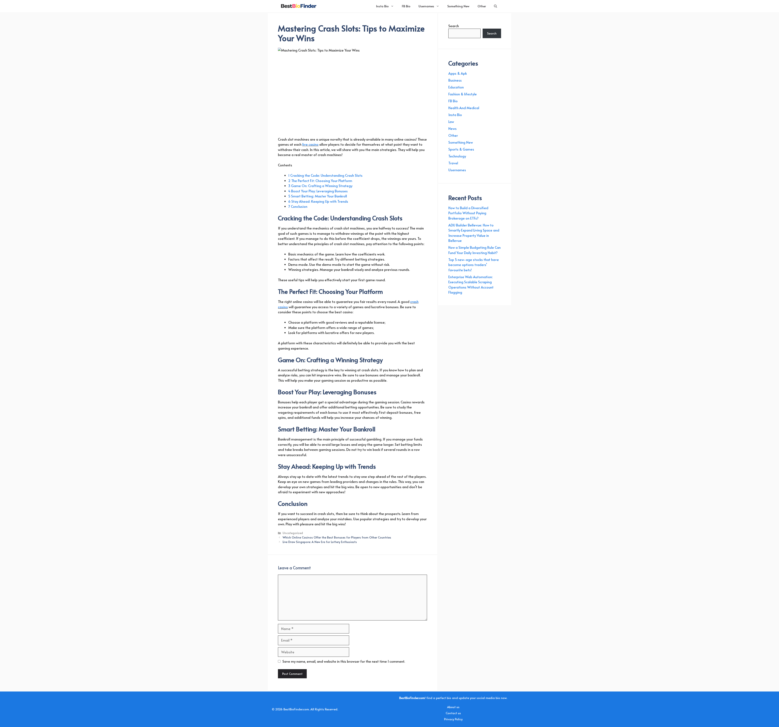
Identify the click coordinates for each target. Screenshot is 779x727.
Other (482, 6)
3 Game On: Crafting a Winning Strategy (320, 185)
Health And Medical (463, 107)
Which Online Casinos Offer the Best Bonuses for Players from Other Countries (337, 537)
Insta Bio (382, 6)
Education (456, 87)
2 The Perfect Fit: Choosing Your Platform (320, 180)
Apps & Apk (457, 73)
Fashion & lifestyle (462, 94)
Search (453, 25)
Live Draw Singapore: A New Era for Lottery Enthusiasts (320, 542)
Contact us (453, 713)
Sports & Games (461, 149)
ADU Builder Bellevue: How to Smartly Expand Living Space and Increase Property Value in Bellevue (473, 233)
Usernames (426, 6)
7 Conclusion (297, 206)
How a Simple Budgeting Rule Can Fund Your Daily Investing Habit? (474, 250)
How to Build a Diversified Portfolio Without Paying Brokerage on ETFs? (468, 213)
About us (453, 707)
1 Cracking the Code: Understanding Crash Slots (325, 175)
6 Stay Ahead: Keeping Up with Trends (318, 201)
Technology (457, 156)
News (452, 128)
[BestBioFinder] (298, 6)
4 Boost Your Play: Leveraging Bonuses (318, 190)
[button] (495, 6)
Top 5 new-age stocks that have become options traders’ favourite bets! (473, 264)
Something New (458, 6)
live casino (310, 144)
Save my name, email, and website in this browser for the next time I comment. (343, 661)
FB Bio (406, 6)
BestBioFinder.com (296, 709)
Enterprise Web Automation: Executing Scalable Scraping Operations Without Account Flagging (471, 284)
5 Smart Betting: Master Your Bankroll (317, 196)
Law (451, 121)
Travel (453, 162)
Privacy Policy (453, 719)
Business (455, 80)
